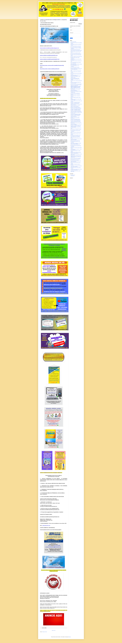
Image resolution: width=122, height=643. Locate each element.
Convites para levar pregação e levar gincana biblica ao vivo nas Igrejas (75, 136)
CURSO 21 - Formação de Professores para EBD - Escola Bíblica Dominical (76, 109)
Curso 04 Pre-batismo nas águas (75, 67)
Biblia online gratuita (73, 41)
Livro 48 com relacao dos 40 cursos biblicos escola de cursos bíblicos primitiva (76, 50)
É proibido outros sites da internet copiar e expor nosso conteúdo (76, 139)
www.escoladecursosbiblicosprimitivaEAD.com (50, 59)
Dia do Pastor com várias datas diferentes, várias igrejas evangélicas (76, 166)
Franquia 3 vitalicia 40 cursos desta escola (76, 56)
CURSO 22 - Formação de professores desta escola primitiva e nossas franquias (76, 111)
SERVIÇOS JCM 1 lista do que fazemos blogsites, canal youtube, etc (76, 152)
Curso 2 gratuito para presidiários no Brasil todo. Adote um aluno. (76, 64)
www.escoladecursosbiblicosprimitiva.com (49, 55)
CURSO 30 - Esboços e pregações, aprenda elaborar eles (75, 116)
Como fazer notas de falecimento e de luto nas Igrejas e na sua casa (76, 169)
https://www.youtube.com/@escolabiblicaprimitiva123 (49, 68)
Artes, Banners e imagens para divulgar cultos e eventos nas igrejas (76, 143)
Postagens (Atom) (44, 631)
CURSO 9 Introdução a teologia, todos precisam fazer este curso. (76, 75)
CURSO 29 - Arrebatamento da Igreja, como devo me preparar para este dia (76, 114)
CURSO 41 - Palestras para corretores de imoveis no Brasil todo (76, 124)
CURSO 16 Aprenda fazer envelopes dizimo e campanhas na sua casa (76, 87)
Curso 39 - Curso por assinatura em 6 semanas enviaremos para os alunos (75, 121)
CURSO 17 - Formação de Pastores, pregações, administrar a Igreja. (75, 103)
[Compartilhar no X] (44, 627)
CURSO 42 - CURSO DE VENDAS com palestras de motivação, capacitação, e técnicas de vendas (76, 126)
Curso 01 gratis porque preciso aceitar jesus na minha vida (76, 63)
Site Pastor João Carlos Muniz (73, 175)
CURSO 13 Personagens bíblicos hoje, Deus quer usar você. (76, 82)
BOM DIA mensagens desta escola (75, 140)
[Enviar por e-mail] (42, 627)
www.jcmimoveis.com (46, 525)
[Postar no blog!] (43, 627)
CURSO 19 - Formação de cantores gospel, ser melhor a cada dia (75, 106)
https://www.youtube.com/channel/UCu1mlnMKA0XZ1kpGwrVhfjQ (52, 65)
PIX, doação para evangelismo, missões (76, 129)
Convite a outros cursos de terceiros (75, 144)
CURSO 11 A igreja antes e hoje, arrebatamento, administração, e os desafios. (75, 79)
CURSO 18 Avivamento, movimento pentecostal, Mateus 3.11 (75, 90)
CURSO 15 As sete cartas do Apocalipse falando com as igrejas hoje (76, 85)
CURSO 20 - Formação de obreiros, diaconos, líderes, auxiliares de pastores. (76, 107)
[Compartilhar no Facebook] (45, 627)
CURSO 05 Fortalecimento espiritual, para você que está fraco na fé (76, 68)
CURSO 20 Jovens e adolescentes (75, 93)
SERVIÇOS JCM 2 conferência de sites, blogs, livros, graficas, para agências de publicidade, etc (76, 156)
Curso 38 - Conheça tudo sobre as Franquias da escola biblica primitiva (75, 119)
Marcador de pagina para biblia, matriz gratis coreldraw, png (76, 161)
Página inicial (53, 630)
